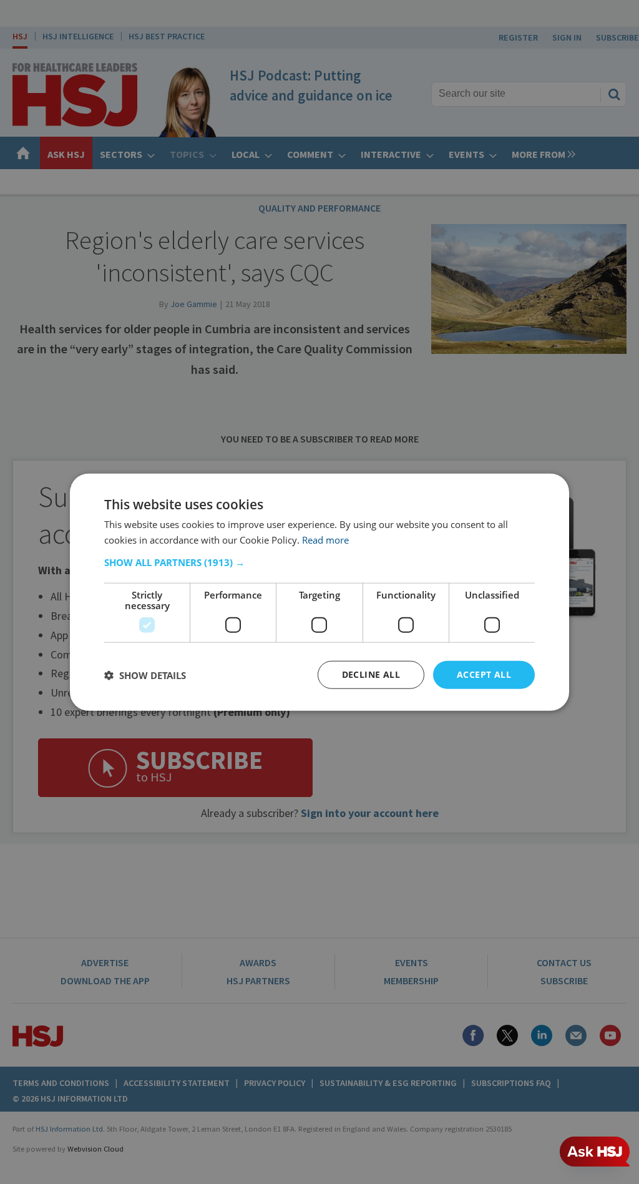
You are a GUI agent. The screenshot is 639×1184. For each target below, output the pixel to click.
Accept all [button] (484, 674)
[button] (319, 562)
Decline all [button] (371, 674)
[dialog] (319, 592)
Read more (325, 539)
